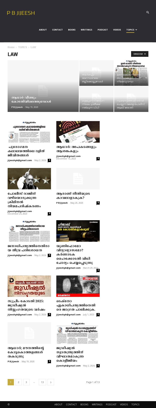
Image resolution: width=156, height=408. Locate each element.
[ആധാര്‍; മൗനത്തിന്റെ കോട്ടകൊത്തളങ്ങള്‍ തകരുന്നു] (29, 333)
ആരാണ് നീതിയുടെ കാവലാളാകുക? (73, 196)
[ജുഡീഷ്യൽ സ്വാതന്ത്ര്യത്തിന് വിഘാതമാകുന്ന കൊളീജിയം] (78, 333)
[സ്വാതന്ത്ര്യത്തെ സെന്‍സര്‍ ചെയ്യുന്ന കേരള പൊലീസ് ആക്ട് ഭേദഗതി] (131, 99)
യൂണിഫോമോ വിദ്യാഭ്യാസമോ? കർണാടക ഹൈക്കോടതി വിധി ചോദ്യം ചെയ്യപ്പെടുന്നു (74, 254)
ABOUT (43, 29)
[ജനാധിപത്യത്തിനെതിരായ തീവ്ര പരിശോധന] (29, 231)
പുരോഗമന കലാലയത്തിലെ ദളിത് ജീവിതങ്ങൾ (26, 151)
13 (42, 382)
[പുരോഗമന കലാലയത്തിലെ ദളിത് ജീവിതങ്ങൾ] (29, 132)
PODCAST (103, 29)
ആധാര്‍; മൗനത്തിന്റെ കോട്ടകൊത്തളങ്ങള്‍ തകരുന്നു (26, 352)
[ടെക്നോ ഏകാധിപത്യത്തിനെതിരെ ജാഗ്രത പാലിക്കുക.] (78, 286)
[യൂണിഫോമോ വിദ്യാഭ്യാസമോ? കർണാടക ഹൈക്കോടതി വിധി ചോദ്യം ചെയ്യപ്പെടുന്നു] (78, 231)
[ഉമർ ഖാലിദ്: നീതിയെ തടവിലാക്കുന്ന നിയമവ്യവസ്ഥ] (131, 73)
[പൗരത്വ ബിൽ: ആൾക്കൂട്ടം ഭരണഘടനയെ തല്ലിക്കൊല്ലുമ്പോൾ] (96, 73)
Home (11, 47)
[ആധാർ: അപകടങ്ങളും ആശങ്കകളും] (78, 132)
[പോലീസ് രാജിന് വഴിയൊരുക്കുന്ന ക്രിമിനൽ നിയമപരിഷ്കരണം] (29, 179)
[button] (147, 12)
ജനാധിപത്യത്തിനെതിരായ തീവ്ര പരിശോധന (28, 248)
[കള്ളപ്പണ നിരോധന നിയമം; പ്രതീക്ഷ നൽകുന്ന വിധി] (96, 99)
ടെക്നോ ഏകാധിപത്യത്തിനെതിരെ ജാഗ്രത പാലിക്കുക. (75, 305)
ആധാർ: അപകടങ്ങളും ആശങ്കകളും (76, 149)
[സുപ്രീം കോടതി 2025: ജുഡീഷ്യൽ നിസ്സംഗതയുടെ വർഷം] (29, 286)
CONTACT (57, 29)
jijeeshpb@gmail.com (20, 160)
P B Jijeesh (17, 107)
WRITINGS (86, 29)
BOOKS (72, 29)
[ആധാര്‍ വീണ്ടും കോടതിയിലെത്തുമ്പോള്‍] (43, 91)
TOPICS (130, 29)
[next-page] (51, 382)
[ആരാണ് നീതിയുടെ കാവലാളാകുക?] (78, 179)
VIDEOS (117, 29)
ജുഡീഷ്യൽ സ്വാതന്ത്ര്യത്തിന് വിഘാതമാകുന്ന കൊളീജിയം (70, 354)
